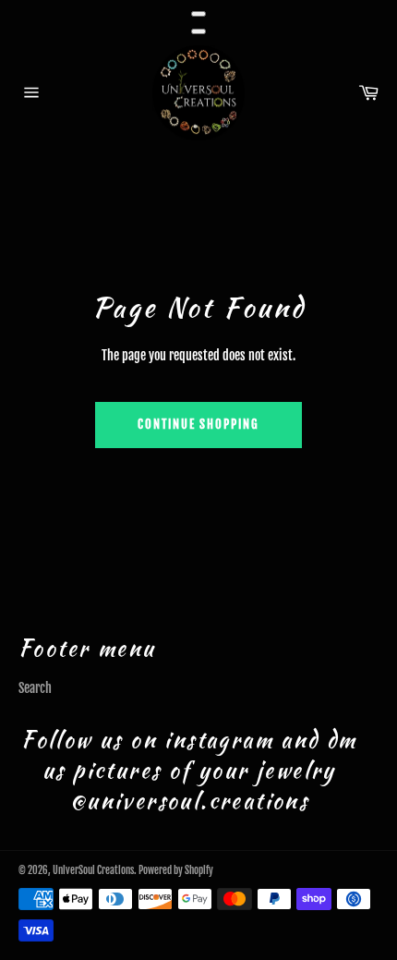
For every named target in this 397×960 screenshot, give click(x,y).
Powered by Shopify (175, 870)
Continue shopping (198, 424)
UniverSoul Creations (93, 870)
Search (35, 688)
